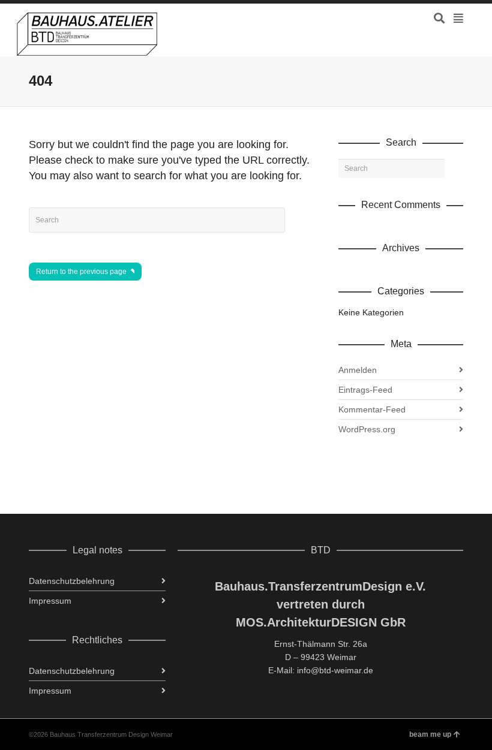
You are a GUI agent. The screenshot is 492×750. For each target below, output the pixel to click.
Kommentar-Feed (372, 409)
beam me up (430, 734)
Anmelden (357, 370)
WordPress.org (366, 429)
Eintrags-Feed (365, 389)
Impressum (50, 601)
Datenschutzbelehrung (72, 581)
